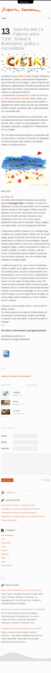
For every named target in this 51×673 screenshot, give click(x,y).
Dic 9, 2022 (4, 407)
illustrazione (25, 376)
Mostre (3, 558)
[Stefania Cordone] (25, 12)
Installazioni (5, 554)
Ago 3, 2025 (4, 398)
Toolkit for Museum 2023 (9, 520)
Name (4, 436)
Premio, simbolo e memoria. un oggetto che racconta (18, 505)
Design (3, 546)
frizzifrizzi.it (7, 197)
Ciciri (20, 76)
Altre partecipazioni (7, 535)
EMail (4, 442)
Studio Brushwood (38, 95)
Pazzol (3, 562)
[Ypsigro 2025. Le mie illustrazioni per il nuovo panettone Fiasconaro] (5, 395)
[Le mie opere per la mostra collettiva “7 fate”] (5, 414)
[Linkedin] (6, 360)
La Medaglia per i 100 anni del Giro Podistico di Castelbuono (20, 509)
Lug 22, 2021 (5, 416)
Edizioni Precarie (21, 98)
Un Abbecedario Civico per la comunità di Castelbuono (19, 513)
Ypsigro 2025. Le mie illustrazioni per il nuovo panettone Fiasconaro (23, 516)
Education (4, 550)
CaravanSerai (22, 95)
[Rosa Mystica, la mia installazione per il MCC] (5, 404)
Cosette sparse (6, 543)
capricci (4, 376)
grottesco (14, 376)
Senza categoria (6, 565)
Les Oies (5, 98)
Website (5, 448)
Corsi (3, 539)
